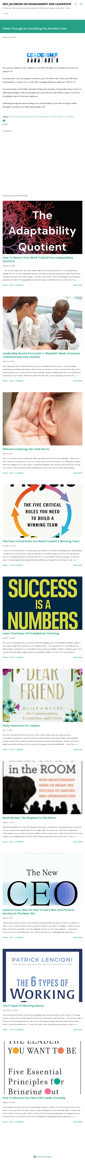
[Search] (75, 4)
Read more (77, 285)
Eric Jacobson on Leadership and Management (29, 117)
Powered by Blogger (44, 1157)
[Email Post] (4, 121)
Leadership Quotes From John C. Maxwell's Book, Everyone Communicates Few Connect (41, 355)
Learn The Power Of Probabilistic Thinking (31, 633)
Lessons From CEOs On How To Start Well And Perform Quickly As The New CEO (38, 911)
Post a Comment (17, 285)
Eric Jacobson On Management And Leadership (37, 4)
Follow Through (57, 117)
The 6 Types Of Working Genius (23, 1005)
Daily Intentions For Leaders (21, 725)
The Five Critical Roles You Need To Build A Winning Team (41, 541)
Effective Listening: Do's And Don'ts (26, 449)
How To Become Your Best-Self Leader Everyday (34, 1098)
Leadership (69, 117)
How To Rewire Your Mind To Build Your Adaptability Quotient (38, 259)
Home (6, 13)
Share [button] (5, 124)
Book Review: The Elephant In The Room (29, 817)
